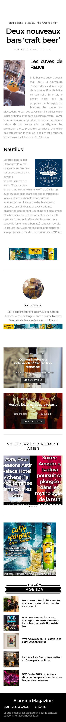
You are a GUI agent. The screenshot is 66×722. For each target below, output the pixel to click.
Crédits (40, 706)
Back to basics (28, 399)
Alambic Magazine (33, 700)
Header (39, 354)
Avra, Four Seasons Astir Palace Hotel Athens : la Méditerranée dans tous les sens (16, 477)
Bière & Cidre (16, 23)
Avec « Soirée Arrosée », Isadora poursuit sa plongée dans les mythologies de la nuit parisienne (49, 478)
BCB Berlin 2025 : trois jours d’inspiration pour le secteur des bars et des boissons (42, 677)
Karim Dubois (33, 305)
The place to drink (47, 23)
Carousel (30, 23)
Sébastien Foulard (43, 372)
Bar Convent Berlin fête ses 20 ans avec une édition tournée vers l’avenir (41, 603)
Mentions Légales (16, 706)
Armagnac (27, 354)
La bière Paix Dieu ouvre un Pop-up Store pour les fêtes (42, 659)
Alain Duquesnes (43, 414)
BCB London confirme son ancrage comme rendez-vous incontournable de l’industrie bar (40, 622)
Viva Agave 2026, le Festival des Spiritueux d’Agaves (41, 640)
